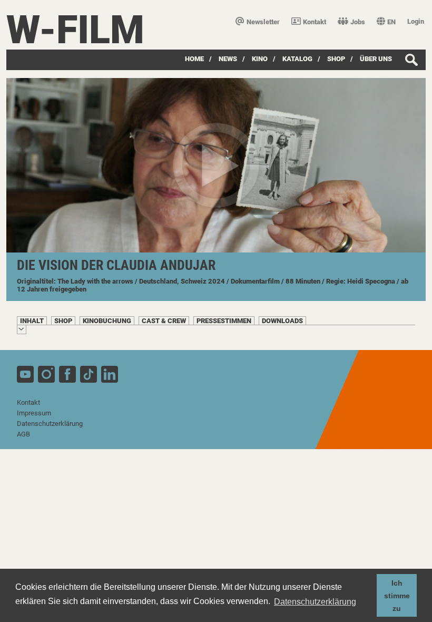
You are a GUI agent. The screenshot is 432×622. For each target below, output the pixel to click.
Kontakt (314, 22)
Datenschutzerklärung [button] (315, 601)
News (228, 59)
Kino (260, 59)
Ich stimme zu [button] (397, 596)
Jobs (357, 22)
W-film (75, 30)
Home (194, 59)
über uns (376, 59)
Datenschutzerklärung (50, 423)
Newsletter (263, 22)
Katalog (297, 59)
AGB (23, 434)
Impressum (34, 413)
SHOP (336, 59)
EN (391, 22)
